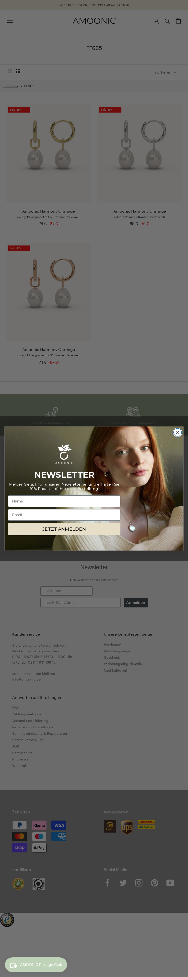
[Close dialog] (178, 432)
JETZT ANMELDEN (64, 529)
